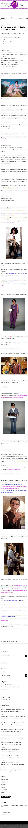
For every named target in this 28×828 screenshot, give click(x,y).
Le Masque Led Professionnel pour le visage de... (13, 716)
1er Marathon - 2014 (5, 696)
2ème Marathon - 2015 (5, 697)
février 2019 (3, 787)
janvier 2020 (3, 784)
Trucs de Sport (6, 689)
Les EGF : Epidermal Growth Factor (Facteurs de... (13, 709)
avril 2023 (3, 782)
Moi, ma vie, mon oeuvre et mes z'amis (11, 687)
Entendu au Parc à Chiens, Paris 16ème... (10, 736)
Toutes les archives (6, 796)
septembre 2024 (4, 779)
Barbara (10, 208)
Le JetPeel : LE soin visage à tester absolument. (12, 729)
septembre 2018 (4, 794)
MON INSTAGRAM (4, 663)
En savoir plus (16, 826)
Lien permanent (6, 641)
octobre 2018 (3, 792)
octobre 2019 (3, 786)
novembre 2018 (4, 790)
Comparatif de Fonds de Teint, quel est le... (11, 742)
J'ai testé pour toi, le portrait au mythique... (11, 769)
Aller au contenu (5, 1)
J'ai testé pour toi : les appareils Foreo (10, 749)
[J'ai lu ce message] (26, 824)
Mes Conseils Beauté (7, 684)
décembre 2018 (4, 789)
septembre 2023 (4, 781)
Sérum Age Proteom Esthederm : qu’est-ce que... (13, 723)
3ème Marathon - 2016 (5, 699)
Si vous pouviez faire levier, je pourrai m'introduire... (13, 28)
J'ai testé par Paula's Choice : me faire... (10, 762)
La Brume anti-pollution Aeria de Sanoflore (11, 756)
